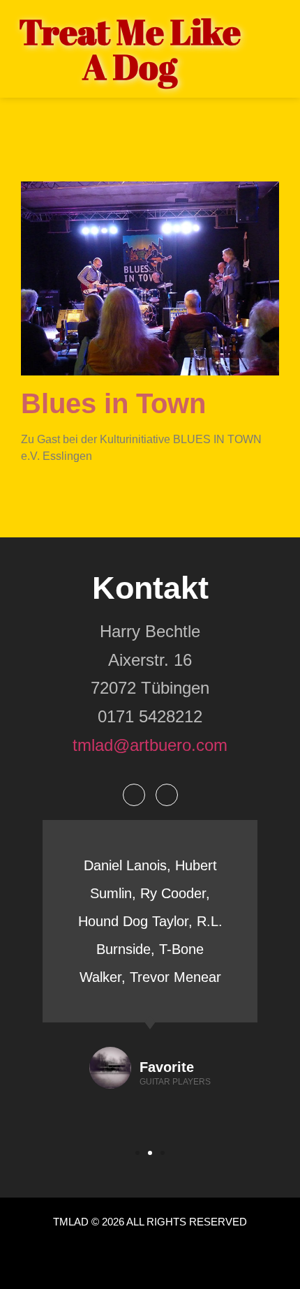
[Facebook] (134, 795)
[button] (137, 1153)
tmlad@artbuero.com (150, 745)
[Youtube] (167, 795)
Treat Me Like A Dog (130, 49)
